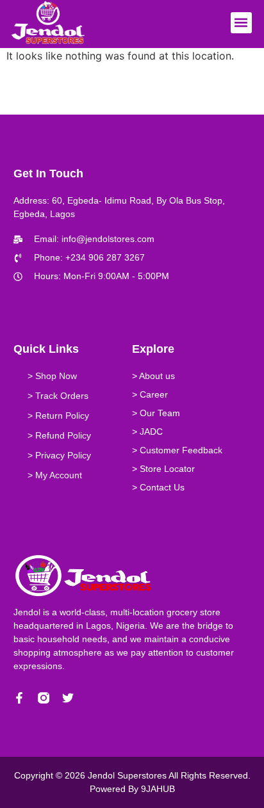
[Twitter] (68, 698)
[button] (241, 22)
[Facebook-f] (19, 698)
